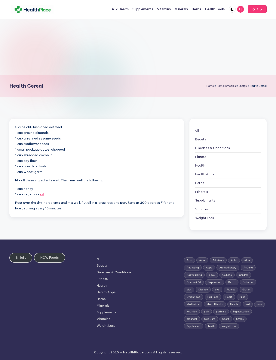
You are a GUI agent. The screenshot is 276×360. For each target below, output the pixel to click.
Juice (242, 296)
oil (42, 194)
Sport (225, 318)
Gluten (246, 289)
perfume (221, 311)
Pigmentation (241, 311)
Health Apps (204, 174)
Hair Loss (212, 296)
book (212, 274)
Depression (214, 282)
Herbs (199, 183)
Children (243, 274)
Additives (218, 260)
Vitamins (202, 209)
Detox (232, 282)
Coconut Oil (194, 282)
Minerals (201, 192)
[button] (257, 9)
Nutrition (192, 311)
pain (206, 311)
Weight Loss (204, 218)
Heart (228, 296)
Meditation (193, 304)
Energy (243, 86)
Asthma (248, 267)
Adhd (234, 260)
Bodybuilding (194, 274)
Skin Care (209, 318)
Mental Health (215, 304)
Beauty (200, 139)
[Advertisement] (138, 47)
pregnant (192, 318)
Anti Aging (193, 267)
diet (189, 289)
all (197, 130)
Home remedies (226, 86)
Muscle (234, 304)
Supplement (194, 326)
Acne (202, 260)
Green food (193, 296)
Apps (209, 267)
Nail (248, 304)
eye (217, 289)
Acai (189, 260)
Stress (240, 318)
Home (210, 86)
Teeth (211, 326)
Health (200, 165)
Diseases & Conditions (212, 148)
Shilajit (21, 257)
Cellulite (227, 274)
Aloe (247, 260)
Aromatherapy (227, 267)
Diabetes (248, 282)
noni (259, 304)
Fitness (200, 157)
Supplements (205, 200)
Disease (203, 289)
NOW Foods (49, 257)
